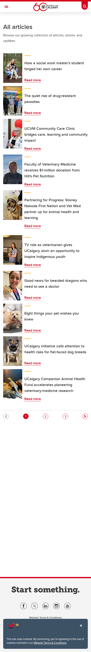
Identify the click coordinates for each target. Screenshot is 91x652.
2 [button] (46, 416)
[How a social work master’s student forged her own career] (12, 68)
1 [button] (27, 416)
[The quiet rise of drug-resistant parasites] (12, 101)
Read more (32, 80)
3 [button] (66, 416)
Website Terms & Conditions (50, 643)
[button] (85, 416)
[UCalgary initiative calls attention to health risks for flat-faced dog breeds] (12, 351)
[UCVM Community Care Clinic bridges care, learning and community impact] (12, 133)
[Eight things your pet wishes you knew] (12, 318)
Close (80, 628)
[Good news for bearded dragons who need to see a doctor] (12, 285)
